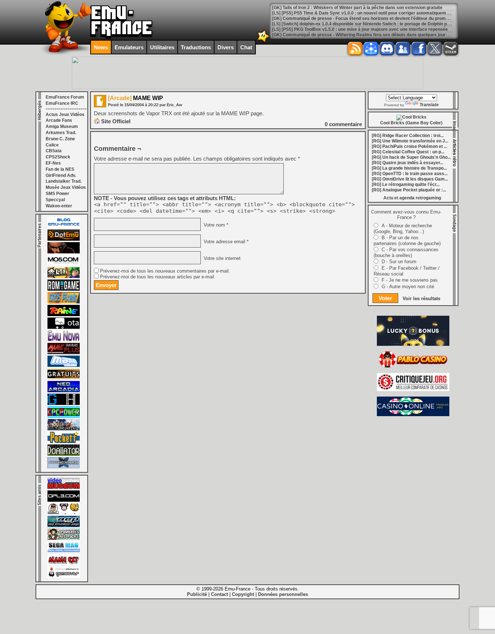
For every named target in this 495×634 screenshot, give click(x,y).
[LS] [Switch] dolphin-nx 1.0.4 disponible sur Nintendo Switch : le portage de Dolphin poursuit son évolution (381, 23)
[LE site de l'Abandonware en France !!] (63, 276)
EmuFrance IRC (62, 103)
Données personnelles (283, 594)
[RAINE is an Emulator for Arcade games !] (63, 314)
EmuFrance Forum (65, 97)
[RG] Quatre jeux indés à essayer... (407, 162)
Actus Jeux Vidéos (65, 114)
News (101, 47)
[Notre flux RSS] (355, 48)
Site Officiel (115, 121)
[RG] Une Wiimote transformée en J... (410, 141)
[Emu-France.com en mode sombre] (263, 41)
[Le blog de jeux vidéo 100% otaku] (63, 327)
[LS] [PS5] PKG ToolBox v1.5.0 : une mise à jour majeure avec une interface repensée (360, 29)
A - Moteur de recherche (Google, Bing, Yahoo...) (403, 228)
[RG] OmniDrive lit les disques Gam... (410, 179)
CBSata (54, 150)
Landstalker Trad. (64, 181)
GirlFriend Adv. (61, 175)
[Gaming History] (63, 403)
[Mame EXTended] (63, 563)
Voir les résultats (421, 298)
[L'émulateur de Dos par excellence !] (63, 251)
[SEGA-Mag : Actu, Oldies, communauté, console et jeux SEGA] (63, 551)
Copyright (243, 594)
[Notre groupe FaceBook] (403, 48)
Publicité (197, 594)
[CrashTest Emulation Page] (63, 538)
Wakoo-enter (59, 205)
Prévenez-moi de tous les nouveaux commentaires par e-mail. (165, 271)
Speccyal (55, 199)
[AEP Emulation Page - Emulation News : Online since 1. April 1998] (63, 525)
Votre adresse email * (225, 241)
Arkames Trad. (61, 132)
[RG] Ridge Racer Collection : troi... (408, 135)
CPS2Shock (58, 156)
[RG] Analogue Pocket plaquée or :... (409, 189)
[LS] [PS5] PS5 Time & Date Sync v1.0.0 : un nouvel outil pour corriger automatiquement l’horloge (371, 13)
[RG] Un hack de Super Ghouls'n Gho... (411, 157)
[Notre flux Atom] (371, 48)
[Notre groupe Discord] (387, 48)
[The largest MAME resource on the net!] (63, 365)
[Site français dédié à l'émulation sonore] (63, 500)
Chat (246, 47)
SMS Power (57, 193)
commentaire (343, 124)
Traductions (196, 47)
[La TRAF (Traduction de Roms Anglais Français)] (63, 428)
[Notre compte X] (435, 48)
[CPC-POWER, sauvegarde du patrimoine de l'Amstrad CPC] (63, 416)
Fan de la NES (60, 169)
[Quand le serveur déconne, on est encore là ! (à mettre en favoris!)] (63, 226)
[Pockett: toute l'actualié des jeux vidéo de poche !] (63, 441)
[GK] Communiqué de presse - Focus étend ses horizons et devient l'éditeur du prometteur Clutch (372, 18)
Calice (52, 145)
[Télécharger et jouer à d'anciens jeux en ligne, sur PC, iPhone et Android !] (63, 239)
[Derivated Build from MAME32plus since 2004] (63, 352)
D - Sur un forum (399, 261)
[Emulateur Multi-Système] (63, 454)
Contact (219, 594)
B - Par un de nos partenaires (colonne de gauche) (407, 240)
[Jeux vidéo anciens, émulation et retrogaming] (63, 340)
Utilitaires (162, 47)
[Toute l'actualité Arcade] (63, 390)
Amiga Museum (62, 126)
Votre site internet (221, 258)
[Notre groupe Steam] (450, 48)
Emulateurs (129, 47)
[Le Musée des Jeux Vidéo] (63, 487)
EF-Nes (53, 163)
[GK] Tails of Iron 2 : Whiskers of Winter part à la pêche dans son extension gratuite (357, 7)
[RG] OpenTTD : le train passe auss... (410, 173)
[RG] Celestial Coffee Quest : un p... (408, 151)
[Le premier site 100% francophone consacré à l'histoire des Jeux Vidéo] (63, 301)
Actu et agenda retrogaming (412, 197)
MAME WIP (135, 98)
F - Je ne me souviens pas (410, 280)
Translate (429, 104)
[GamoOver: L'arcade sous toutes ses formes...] (63, 576)
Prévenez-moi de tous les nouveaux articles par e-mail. (158, 276)
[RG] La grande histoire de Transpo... (409, 168)
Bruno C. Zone (60, 138)
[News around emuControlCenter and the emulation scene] (63, 466)
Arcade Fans (59, 120)
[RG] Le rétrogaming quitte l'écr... (406, 184)
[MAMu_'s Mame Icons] (63, 512)
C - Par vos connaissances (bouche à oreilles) (406, 252)
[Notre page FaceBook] (419, 48)
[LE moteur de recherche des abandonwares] (63, 378)
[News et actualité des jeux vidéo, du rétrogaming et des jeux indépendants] (63, 289)
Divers (225, 47)
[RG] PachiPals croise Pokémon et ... (409, 146)
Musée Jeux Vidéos (66, 187)
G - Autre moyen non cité (408, 286)
